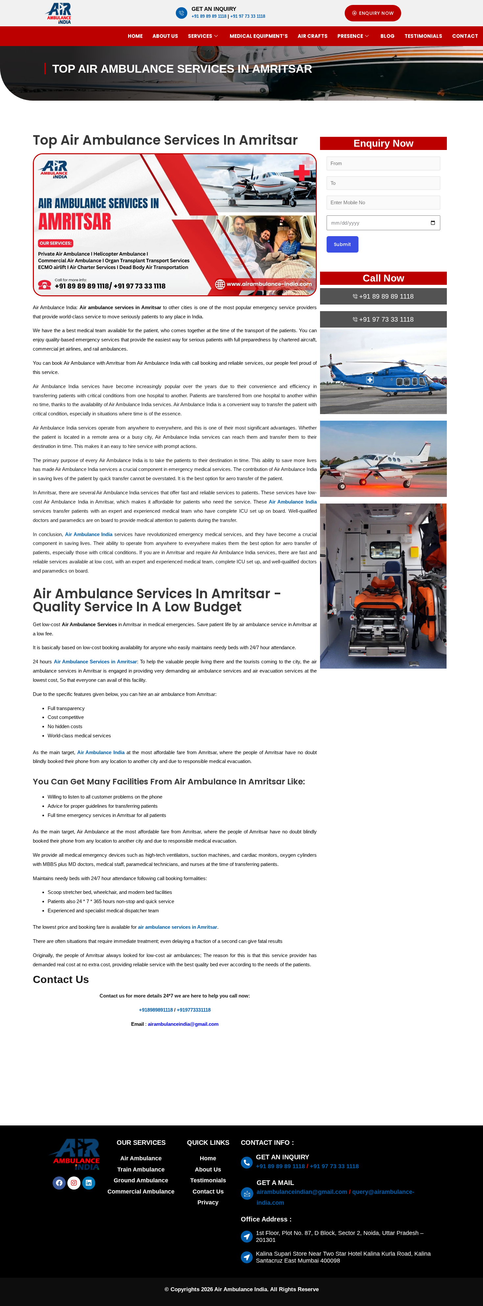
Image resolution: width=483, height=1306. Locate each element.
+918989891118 (156, 1010)
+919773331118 (194, 1010)
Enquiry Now (383, 143)
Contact (465, 36)
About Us (165, 36)
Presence (350, 36)
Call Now (383, 278)
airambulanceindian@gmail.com (302, 1192)
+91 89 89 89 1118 (209, 16)
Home (135, 36)
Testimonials (423, 36)
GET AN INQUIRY (214, 9)
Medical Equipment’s (259, 36)
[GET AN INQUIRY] (181, 13)
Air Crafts (313, 36)
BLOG (387, 36)
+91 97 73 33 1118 (247, 16)
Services (200, 36)
